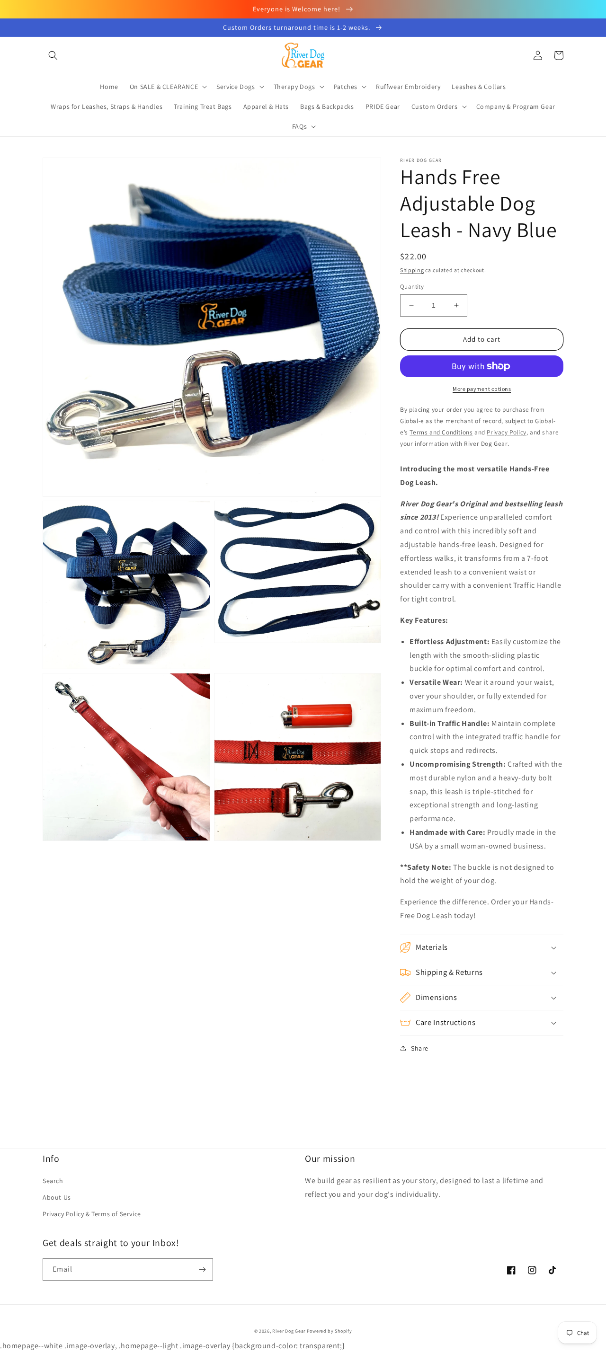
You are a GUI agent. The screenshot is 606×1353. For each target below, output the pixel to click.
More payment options (482, 388)
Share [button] (419, 1048)
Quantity (412, 287)
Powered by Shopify (329, 1331)
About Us (57, 1197)
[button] (53, 55)
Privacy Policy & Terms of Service (92, 1214)
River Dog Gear (288, 1331)
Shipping (412, 270)
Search (53, 1180)
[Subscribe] (202, 1269)
